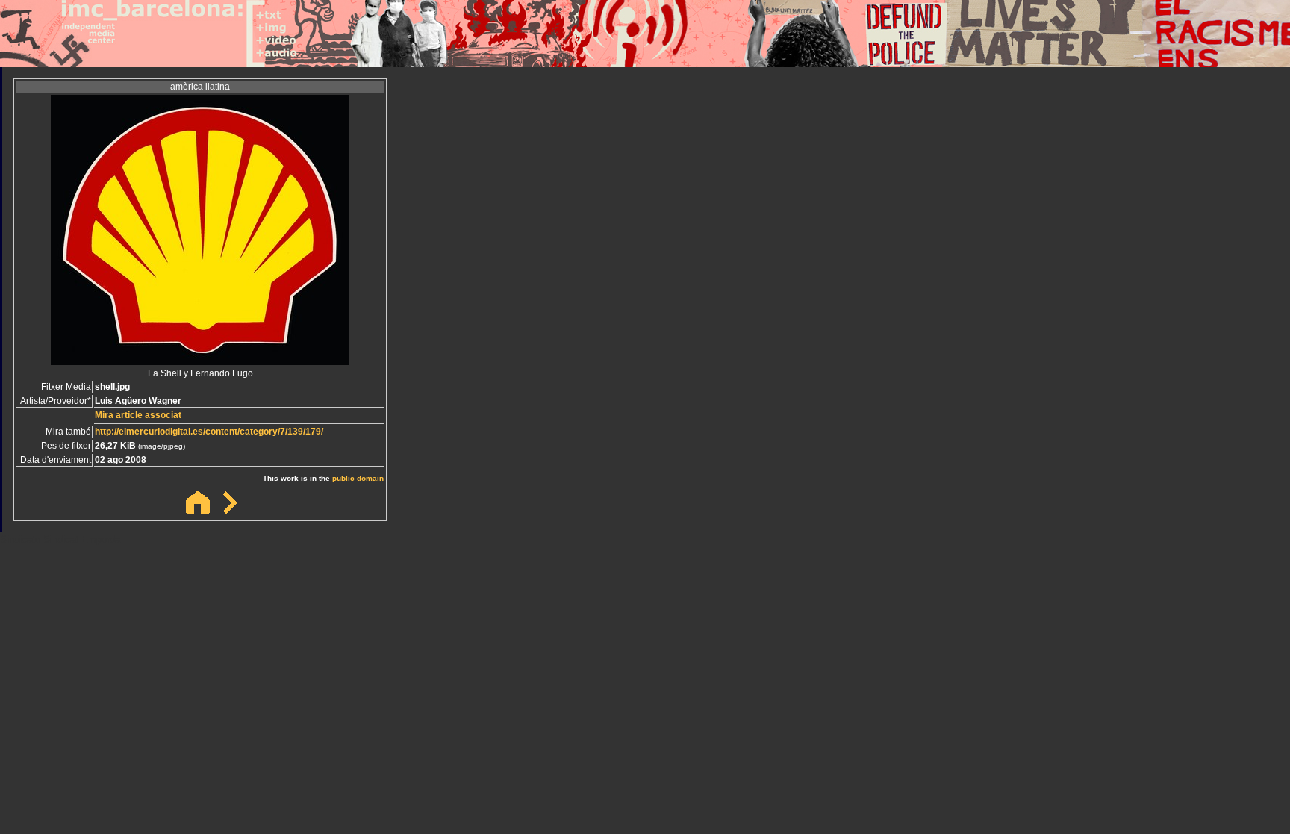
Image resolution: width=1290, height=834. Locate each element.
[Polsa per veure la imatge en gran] (200, 361)
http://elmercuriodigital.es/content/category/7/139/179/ (209, 431)
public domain (358, 478)
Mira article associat (138, 415)
